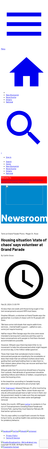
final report (10, 388)
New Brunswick (12, 95)
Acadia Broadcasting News (12, 180)
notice (27, 404)
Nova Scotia (11, 97)
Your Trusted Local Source (18, 182)
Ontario (9, 99)
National (9, 102)
